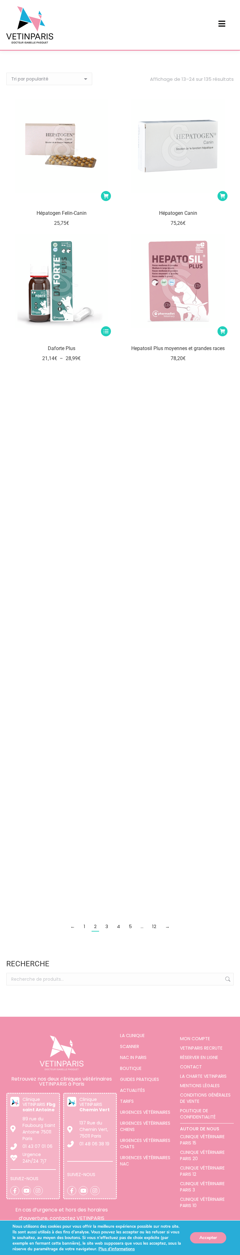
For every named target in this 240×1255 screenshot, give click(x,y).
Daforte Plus (61, 348)
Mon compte (195, 1039)
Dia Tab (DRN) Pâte (178, 484)
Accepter (208, 1238)
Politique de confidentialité (198, 1114)
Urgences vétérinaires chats (145, 1143)
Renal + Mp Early (61, 754)
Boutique (131, 1068)
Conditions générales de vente (205, 1098)
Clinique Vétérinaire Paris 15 (202, 1140)
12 (154, 926)
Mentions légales (200, 1085)
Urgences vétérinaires (145, 1112)
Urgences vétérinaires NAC (145, 1160)
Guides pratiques (139, 1079)
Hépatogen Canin (178, 213)
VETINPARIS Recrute (201, 1048)
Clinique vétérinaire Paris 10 (202, 1202)
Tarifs (127, 1101)
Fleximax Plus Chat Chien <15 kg (61, 484)
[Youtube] (26, 1190)
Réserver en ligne (199, 1057)
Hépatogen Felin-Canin (62, 213)
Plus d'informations (116, 1249)
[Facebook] (15, 1190)
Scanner (129, 1046)
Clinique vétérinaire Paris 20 (202, 1155)
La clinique (132, 1035)
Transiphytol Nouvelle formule (61, 889)
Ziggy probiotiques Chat (178, 889)
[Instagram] (38, 1190)
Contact (191, 1067)
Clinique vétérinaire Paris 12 (202, 1171)
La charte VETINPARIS (203, 1076)
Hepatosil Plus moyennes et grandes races (178, 348)
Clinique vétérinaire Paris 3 (202, 1186)
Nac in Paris (133, 1057)
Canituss (178, 619)
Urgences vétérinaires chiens (145, 1126)
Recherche (227, 979)
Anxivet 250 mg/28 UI (178, 754)
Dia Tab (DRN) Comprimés (61, 619)
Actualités (132, 1090)
